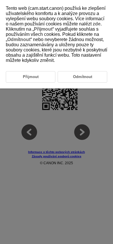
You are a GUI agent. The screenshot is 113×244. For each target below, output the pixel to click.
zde (97, 23)
